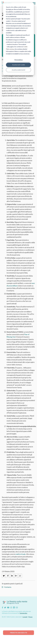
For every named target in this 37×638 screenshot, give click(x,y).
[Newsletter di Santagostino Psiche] (17, 607)
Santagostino (23, 613)
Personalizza (19, 59)
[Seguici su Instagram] (11, 607)
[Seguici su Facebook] (2, 607)
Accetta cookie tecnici (18, 70)
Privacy (30, 617)
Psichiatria (7, 587)
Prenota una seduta (18, 633)
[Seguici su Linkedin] (14, 607)
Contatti (25, 617)
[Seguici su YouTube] (8, 607)
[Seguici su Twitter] (5, 607)
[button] (34, 3)
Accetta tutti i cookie (18, 65)
